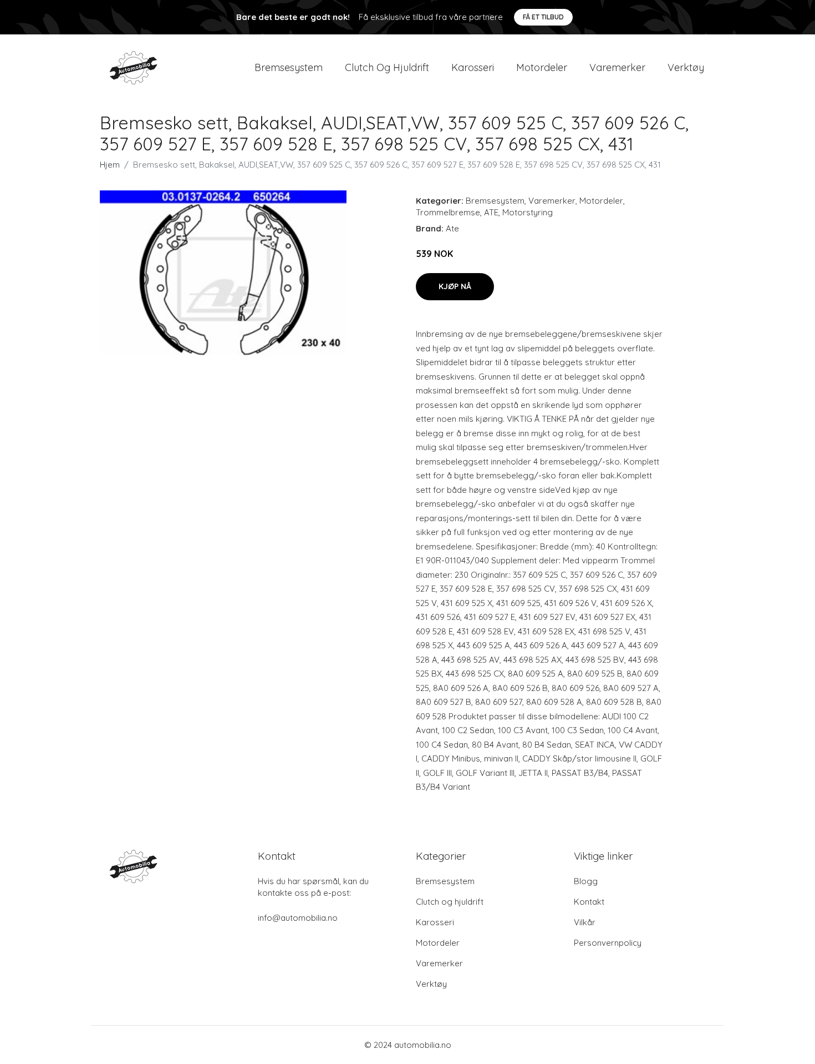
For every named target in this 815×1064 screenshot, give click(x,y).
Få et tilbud (543, 17)
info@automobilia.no (298, 917)
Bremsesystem (288, 67)
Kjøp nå (455, 286)
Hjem (110, 164)
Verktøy (686, 67)
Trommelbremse (448, 212)
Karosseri (472, 67)
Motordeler (541, 67)
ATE (491, 212)
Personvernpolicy (607, 942)
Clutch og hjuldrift (387, 67)
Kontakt (589, 901)
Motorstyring (527, 212)
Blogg (586, 881)
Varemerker (617, 67)
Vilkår (584, 922)
